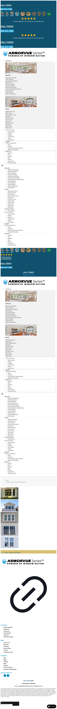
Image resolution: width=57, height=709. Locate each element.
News (5, 663)
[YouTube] (8, 675)
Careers (6, 650)
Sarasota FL (7, 631)
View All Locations (8, 637)
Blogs (5, 659)
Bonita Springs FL (8, 627)
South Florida (7, 633)
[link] (28, 589)
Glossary (6, 661)
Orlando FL (6, 629)
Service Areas (7, 648)
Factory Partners (8, 667)
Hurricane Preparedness (10, 669)
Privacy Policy (25, 683)
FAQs (5, 658)
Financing (6, 646)
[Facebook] (5, 675)
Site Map (32, 683)
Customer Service (8, 652)
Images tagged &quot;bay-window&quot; (16, 482)
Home (7, 480)
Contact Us (7, 642)
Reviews (6, 665)
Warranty (6, 644)
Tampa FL (6, 635)
